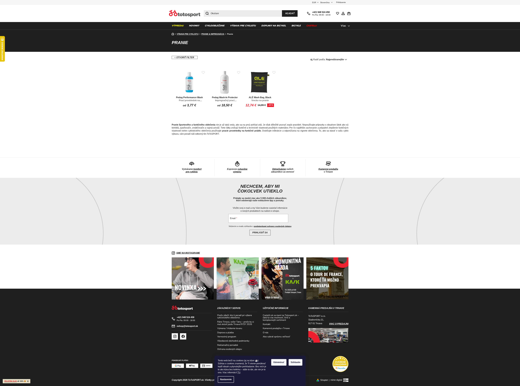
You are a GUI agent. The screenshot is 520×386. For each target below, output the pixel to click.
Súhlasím (295, 362)
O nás (265, 332)
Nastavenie (226, 379)
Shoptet (324, 380)
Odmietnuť (278, 362)
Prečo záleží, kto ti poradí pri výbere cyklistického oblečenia (234, 316)
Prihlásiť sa (260, 232)
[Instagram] (175, 336)
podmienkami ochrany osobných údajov (272, 226)
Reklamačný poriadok (227, 345)
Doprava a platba (225, 332)
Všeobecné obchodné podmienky (233, 341)
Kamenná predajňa (328, 169)
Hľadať (290, 13)
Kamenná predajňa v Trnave (276, 328)
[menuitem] (177, 26)
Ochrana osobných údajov (229, 349)
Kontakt (266, 324)
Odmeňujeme (279, 169)
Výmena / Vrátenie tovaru (229, 328)
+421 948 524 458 (321, 12)
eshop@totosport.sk (187, 326)
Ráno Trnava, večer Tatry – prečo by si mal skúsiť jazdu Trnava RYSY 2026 (235, 323)
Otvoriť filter (185, 57)
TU (238, 372)
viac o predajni (338, 324)
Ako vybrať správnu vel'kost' (276, 337)
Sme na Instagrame (188, 253)
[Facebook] (183, 336)
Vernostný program (226, 337)
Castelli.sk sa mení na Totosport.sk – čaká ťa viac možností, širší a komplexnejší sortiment (281, 317)
